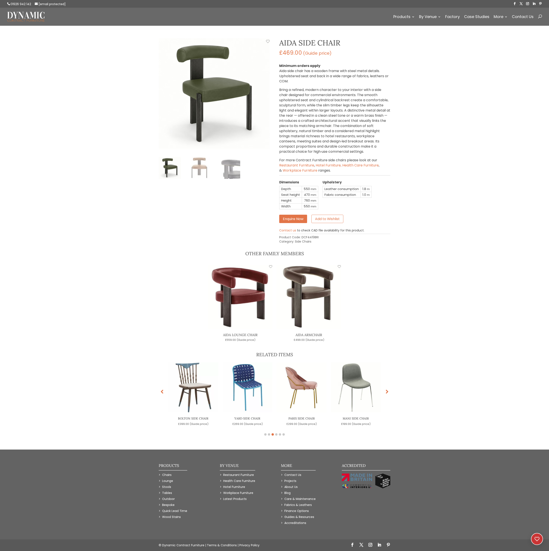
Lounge (167, 481)
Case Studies (476, 17)
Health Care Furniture (360, 165)
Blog (287, 493)
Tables (167, 493)
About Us (291, 487)
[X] (521, 3)
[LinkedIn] (533, 3)
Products (401, 17)
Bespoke (168, 505)
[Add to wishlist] (265, 43)
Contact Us (523, 17)
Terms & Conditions (222, 545)
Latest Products (235, 499)
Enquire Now (293, 218)
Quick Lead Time (174, 511)
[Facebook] (514, 3)
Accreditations (295, 523)
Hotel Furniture (234, 487)
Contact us (287, 230)
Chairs (167, 475)
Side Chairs (303, 241)
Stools (166, 487)
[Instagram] (527, 3)
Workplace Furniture (300, 170)
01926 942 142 (21, 4)
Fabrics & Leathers (298, 505)
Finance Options (296, 511)
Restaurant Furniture (296, 165)
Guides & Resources (299, 517)
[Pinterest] (540, 3)
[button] (387, 392)
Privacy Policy (249, 545)
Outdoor (168, 499)
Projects (290, 481)
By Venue (428, 17)
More (498, 17)
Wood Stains (171, 517)
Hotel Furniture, (329, 165)
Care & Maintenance (300, 499)
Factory (452, 17)
